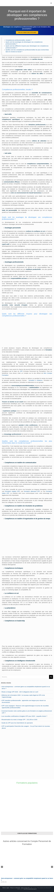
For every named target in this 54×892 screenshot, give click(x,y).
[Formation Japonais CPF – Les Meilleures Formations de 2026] (11, 794)
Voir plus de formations (27, 833)
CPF (21, 371)
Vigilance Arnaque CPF (25, 887)
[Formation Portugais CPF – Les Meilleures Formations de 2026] (37, 817)
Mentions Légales (6, 887)
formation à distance (35, 380)
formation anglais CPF (12, 491)
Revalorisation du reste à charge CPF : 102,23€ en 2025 (19, 719)
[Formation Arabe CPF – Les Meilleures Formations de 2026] (37, 794)
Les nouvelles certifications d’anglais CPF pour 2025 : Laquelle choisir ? (24, 716)
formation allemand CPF (32, 491)
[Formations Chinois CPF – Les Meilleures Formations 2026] (11, 817)
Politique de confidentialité (15, 887)
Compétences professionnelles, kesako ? (19, 40)
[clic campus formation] (14, 733)
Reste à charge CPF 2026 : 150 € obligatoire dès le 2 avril (20, 692)
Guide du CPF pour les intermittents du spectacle (17, 723)
